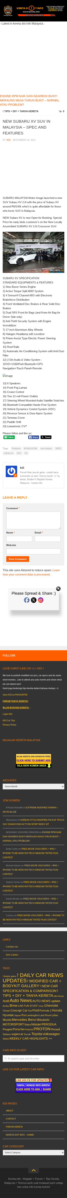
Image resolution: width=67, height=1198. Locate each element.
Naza (27, 1024)
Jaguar (17, 1015)
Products (28, 1029)
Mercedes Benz (24, 1019)
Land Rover (45, 1015)
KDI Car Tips (9, 720)
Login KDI (7, 714)
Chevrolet (51, 1005)
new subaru (46, 448)
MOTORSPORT (13, 1024)
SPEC (58, 448)
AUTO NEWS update (46, 1001)
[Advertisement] (33, 59)
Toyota (36, 1034)
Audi (6, 1001)
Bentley (6, 1006)
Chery (41, 1006)
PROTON (42, 1029)
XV (26, 453)
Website (11, 545)
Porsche (18, 1029)
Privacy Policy (9, 725)
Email (39, 532)
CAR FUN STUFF (28, 1005)
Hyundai (8, 1015)
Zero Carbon (12, 955)
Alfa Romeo (59, 996)
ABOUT (9, 1110)
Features (16, 448)
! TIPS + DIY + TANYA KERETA (20, 111)
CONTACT (11, 1119)
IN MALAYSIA (30, 448)
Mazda (7, 1019)
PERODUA (49, 1024)
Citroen (6, 1010)
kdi (9, 140)
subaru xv (8, 453)
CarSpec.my (12, 946)
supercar (17, 1034)
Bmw (13, 1005)
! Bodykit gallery (9, 976)
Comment (12, 508)
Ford (35, 1010)
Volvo (6, 1038)
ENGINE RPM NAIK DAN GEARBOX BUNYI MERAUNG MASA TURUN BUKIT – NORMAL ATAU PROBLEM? (29, 100)
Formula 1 (45, 1010)
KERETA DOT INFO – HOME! (20, 1135)
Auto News (21, 1000)
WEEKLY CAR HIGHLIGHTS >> (30, 1038)
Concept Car (19, 1010)
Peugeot (7, 1029)
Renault (55, 1029)
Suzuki (27, 1034)
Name (10, 532)
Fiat (30, 1010)
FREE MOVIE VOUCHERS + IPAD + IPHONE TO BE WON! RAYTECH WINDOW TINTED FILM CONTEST (30, 853)
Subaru (7, 1034)
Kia (23, 1015)
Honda (57, 1010)
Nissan (36, 1024)
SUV (19, 453)
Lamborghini (32, 1015)
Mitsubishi (43, 1019)
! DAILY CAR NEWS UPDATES (33, 977)
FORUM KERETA (14, 1127)
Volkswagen (51, 1034)
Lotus (55, 1015)
